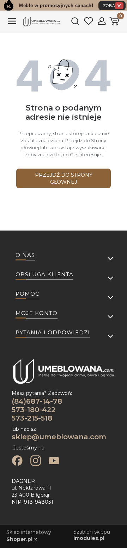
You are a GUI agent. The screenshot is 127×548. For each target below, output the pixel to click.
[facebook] (17, 461)
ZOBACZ (112, 5)
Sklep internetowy (28, 535)
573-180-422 (33, 409)
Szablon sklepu (91, 535)
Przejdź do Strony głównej (63, 178)
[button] (12, 24)
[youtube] (54, 461)
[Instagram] (35, 461)
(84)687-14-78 (37, 401)
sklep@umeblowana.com (59, 437)
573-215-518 (32, 418)
